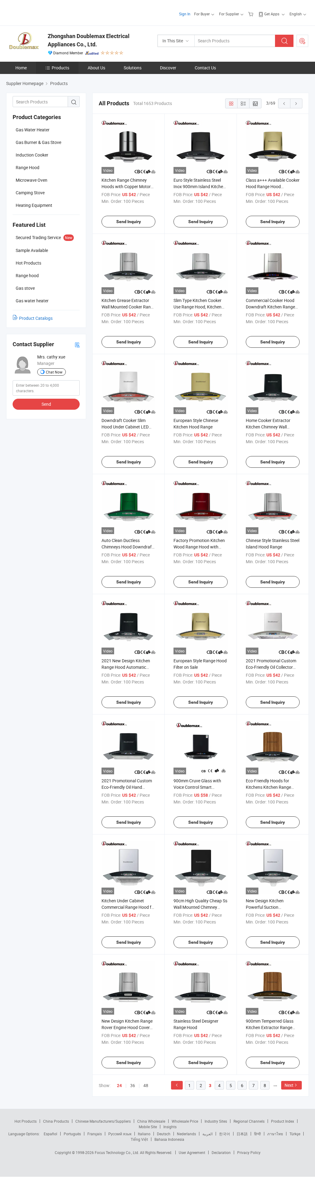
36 (132, 1085)
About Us (96, 68)
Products (60, 68)
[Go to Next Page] (296, 103)
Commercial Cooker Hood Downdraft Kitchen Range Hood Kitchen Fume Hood (270, 306)
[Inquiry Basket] (251, 13)
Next (289, 1085)
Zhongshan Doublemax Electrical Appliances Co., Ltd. (89, 40)
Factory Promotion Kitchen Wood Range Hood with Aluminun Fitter (199, 546)
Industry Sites (216, 1121)
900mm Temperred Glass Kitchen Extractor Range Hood (269, 1027)
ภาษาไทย (275, 1133)
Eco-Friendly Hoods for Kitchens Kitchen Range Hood (268, 787)
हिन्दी (257, 1133)
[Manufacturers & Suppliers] (45, 12)
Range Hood (27, 167)
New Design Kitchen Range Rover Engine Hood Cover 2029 (127, 1027)
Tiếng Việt (139, 1139)
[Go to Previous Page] (284, 103)
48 (145, 1085)
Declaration (221, 1152)
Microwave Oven (31, 180)
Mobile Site (148, 1126)
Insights (170, 1126)
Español (50, 1133)
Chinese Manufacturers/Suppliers (103, 1121)
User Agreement (192, 1152)
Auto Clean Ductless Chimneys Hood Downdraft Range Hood (127, 546)
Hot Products (25, 1121)
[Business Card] (77, 344)
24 (119, 1085)
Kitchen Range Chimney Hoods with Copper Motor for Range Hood (126, 186)
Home (21, 68)
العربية (207, 1133)
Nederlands (186, 1133)
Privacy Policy (249, 1152)
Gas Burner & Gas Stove (38, 142)
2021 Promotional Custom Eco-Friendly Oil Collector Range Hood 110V (271, 667)
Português (72, 1133)
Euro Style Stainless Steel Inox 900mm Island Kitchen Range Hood (199, 186)
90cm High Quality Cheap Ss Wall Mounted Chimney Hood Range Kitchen (200, 907)
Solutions (133, 68)
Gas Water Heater (33, 130)
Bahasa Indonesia (169, 1139)
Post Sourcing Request (302, 41)
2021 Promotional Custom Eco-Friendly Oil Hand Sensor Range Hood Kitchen (128, 787)
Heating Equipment (34, 205)
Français (94, 1133)
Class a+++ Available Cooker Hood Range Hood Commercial (273, 186)
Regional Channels (249, 1121)
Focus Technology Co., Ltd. (117, 1152)
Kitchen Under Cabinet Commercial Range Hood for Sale (128, 907)
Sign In (184, 13)
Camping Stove (30, 193)
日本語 (242, 1133)
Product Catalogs (36, 318)
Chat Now (54, 372)
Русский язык (119, 1133)
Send (46, 404)
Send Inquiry (128, 221)
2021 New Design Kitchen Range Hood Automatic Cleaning (126, 667)
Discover (168, 68)
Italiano (144, 1133)
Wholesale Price (185, 1121)
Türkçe (294, 1133)
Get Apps (271, 13)
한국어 (224, 1133)
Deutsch (163, 1133)
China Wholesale (151, 1121)
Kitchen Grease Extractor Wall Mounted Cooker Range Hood (128, 306)
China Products (56, 1121)
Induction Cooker (32, 155)
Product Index (282, 1121)
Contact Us (205, 68)
